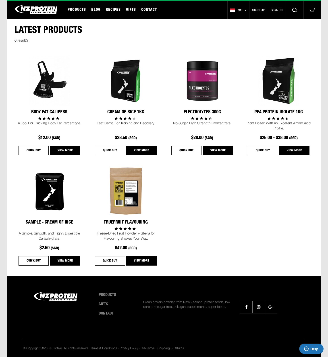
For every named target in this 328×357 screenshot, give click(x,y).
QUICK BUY (34, 150)
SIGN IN (277, 10)
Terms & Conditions (103, 348)
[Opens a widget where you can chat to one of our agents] (311, 349)
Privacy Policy (129, 348)
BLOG (95, 10)
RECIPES (113, 10)
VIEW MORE (65, 150)
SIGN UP (258, 10)
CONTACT (149, 10)
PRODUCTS (77, 10)
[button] (238, 10)
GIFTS (131, 10)
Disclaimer (148, 348)
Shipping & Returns (171, 348)
